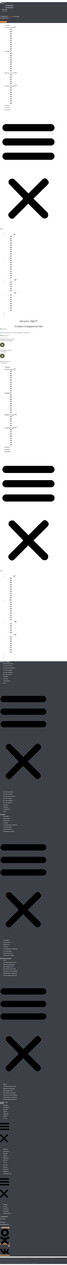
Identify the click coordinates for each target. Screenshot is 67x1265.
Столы (14, 83)
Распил (7, 105)
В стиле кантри (7, 674)
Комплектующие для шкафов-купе (21, 94)
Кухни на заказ (9, 27)
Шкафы (7, 51)
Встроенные (15, 53)
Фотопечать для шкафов (19, 99)
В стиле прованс (8, 672)
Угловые (14, 62)
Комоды (14, 75)
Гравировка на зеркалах (18, 101)
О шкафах (15, 71)
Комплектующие (10, 86)
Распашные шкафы (17, 57)
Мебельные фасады (18, 92)
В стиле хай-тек (7, 665)
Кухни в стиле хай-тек (18, 36)
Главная (7, 25)
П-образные (6, 681)
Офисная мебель (17, 81)
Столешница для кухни (18, 90)
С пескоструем (16, 66)
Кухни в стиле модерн (18, 29)
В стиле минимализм (9, 668)
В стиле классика (8, 663)
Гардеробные (15, 60)
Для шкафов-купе (8, 966)
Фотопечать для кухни (18, 96)
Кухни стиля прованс (18, 38)
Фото (4, 683)
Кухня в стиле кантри (18, 40)
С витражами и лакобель (19, 64)
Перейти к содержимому (7, 1)
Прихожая (15, 77)
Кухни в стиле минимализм (19, 31)
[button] (15, 27)
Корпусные (15, 55)
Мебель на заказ (10, 73)
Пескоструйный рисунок (19, 103)
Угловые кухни (16, 42)
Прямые (5, 676)
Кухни (13, 49)
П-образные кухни (17, 47)
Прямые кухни (16, 45)
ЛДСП (13, 88)
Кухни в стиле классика (18, 34)
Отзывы (7, 107)
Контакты (8, 109)
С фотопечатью (16, 68)
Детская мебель (16, 79)
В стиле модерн (7, 670)
